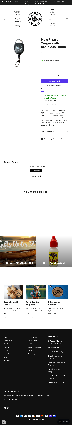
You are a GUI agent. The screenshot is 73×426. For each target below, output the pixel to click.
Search (6, 357)
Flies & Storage (17, 20)
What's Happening (53, 24)
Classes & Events (9, 340)
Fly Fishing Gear (17, 13)
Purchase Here (10, 318)
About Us (6, 347)
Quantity (45, 67)
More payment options (54, 86)
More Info (30, 318)
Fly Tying (17, 26)
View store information (50, 104)
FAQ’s (5, 337)
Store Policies (8, 344)
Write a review (35, 170)
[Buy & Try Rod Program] (36, 292)
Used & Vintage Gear (52, 12)
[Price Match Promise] (58, 292)
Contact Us (7, 350)
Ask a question (48, 131)
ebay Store (7, 360)
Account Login (8, 354)
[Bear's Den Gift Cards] (13, 292)
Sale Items (52, 19)
